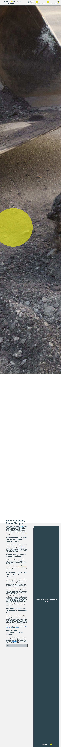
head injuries (10, 546)
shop (22, 560)
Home (7, 644)
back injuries (11, 627)
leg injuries (17, 627)
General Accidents (44, 3)
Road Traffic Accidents (30, 3)
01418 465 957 (42, 1)
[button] (58, 2)
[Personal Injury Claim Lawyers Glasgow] (11, 3)
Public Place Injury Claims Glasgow (14, 644)
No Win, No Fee (56, 3)
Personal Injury (50, 3)
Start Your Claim (53, 1)
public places (21, 526)
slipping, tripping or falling (22, 532)
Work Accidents (37, 3)
